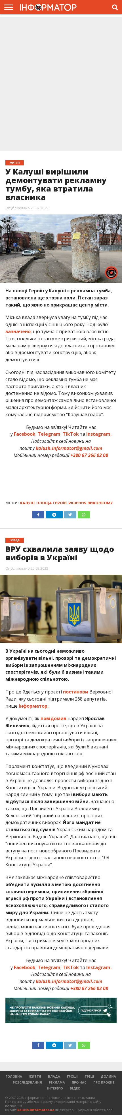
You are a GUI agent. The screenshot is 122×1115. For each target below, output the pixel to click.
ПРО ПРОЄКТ (104, 1082)
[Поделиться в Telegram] (54, 1044)
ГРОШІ (72, 1076)
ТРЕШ (89, 1076)
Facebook (24, 434)
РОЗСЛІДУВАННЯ (27, 1082)
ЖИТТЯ (35, 1076)
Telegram (49, 434)
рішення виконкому (90, 503)
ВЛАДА (54, 1076)
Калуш (27, 503)
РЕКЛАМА (57, 1082)
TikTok (71, 434)
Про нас (79, 1082)
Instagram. (99, 434)
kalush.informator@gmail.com (69, 448)
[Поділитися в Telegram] (54, 513)
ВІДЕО (75, 1088)
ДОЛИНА (108, 1076)
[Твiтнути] (70, 513)
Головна (14, 1076)
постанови (75, 692)
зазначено (18, 331)
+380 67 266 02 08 (89, 455)
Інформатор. (34, 706)
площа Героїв (51, 503)
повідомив (53, 718)
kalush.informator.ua (35, 1110)
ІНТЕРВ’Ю (55, 1088)
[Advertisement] (61, 85)
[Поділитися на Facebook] (38, 513)
